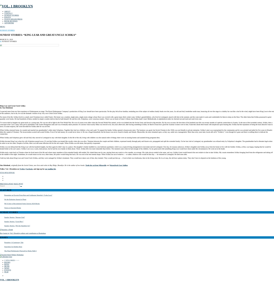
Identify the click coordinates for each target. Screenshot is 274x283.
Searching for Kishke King (13, 247)
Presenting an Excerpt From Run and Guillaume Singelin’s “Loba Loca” (28, 195)
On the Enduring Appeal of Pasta (15, 199)
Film (6, 272)
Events (7, 270)
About (7, 11)
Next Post (18, 184)
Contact (8, 13)
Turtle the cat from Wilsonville (95, 165)
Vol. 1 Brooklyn (9, 280)
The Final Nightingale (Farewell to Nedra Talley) (20, 251)
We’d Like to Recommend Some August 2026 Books (22, 203)
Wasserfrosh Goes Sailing (119, 165)
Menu (2, 27)
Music (7, 266)
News (6, 268)
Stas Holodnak (7, 173)
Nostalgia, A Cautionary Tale (13, 242)
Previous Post (6, 184)
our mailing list (50, 169)
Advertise (9, 23)
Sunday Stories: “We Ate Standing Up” (17, 226)
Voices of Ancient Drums (12, 208)
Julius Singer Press (13, 19)
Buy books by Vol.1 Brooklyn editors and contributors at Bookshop (23, 233)
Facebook (29, 169)
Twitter (22, 169)
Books (7, 262)
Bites (6, 264)
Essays (7, 17)
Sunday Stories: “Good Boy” (14, 221)
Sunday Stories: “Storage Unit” (14, 217)
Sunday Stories (11, 15)
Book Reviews (10, 21)
